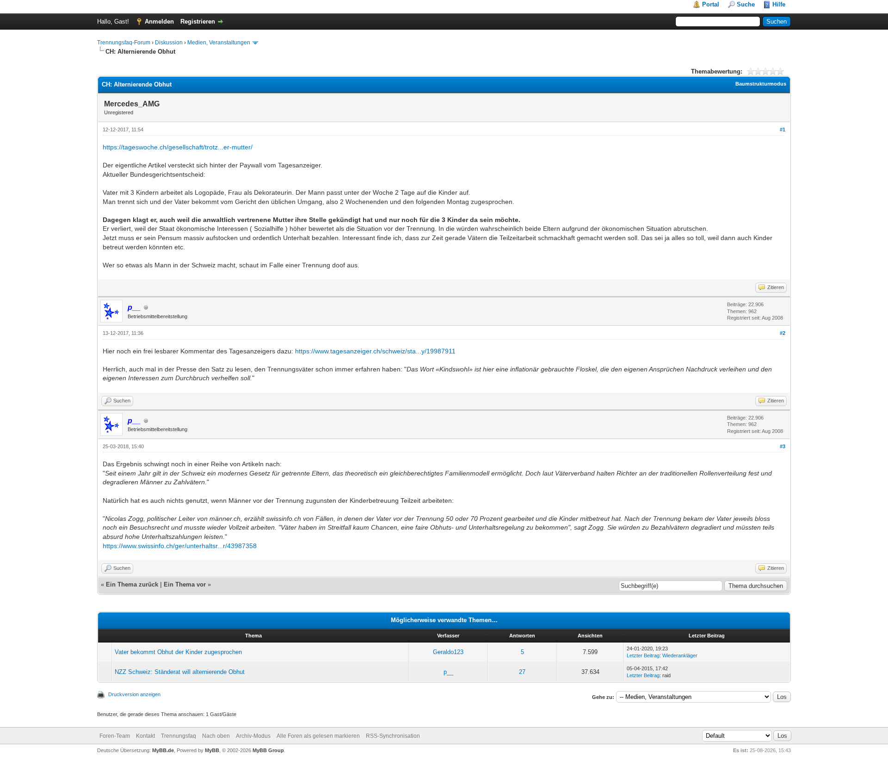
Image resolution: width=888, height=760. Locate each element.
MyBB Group (268, 750)
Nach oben (216, 736)
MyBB (212, 750)
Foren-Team (114, 736)
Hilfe (778, 4)
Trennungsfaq (178, 736)
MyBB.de (163, 750)
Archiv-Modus (253, 736)
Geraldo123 (448, 652)
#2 (782, 333)
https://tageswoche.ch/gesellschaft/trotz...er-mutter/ (178, 147)
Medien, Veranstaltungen (218, 42)
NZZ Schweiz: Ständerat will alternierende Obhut (180, 671)
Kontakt (145, 736)
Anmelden (159, 21)
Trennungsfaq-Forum (123, 42)
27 (522, 671)
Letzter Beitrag (643, 655)
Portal (710, 4)
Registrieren (197, 21)
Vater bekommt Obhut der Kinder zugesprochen (178, 652)
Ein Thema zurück (132, 584)
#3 (782, 446)
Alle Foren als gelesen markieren (318, 736)
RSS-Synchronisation (393, 736)
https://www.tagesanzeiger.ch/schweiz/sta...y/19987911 (375, 351)
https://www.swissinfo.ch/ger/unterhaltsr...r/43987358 (180, 546)
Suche (746, 4)
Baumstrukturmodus (760, 84)
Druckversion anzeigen (134, 694)
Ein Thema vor (185, 584)
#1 (782, 129)
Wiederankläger (679, 655)
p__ (448, 671)
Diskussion (169, 42)
